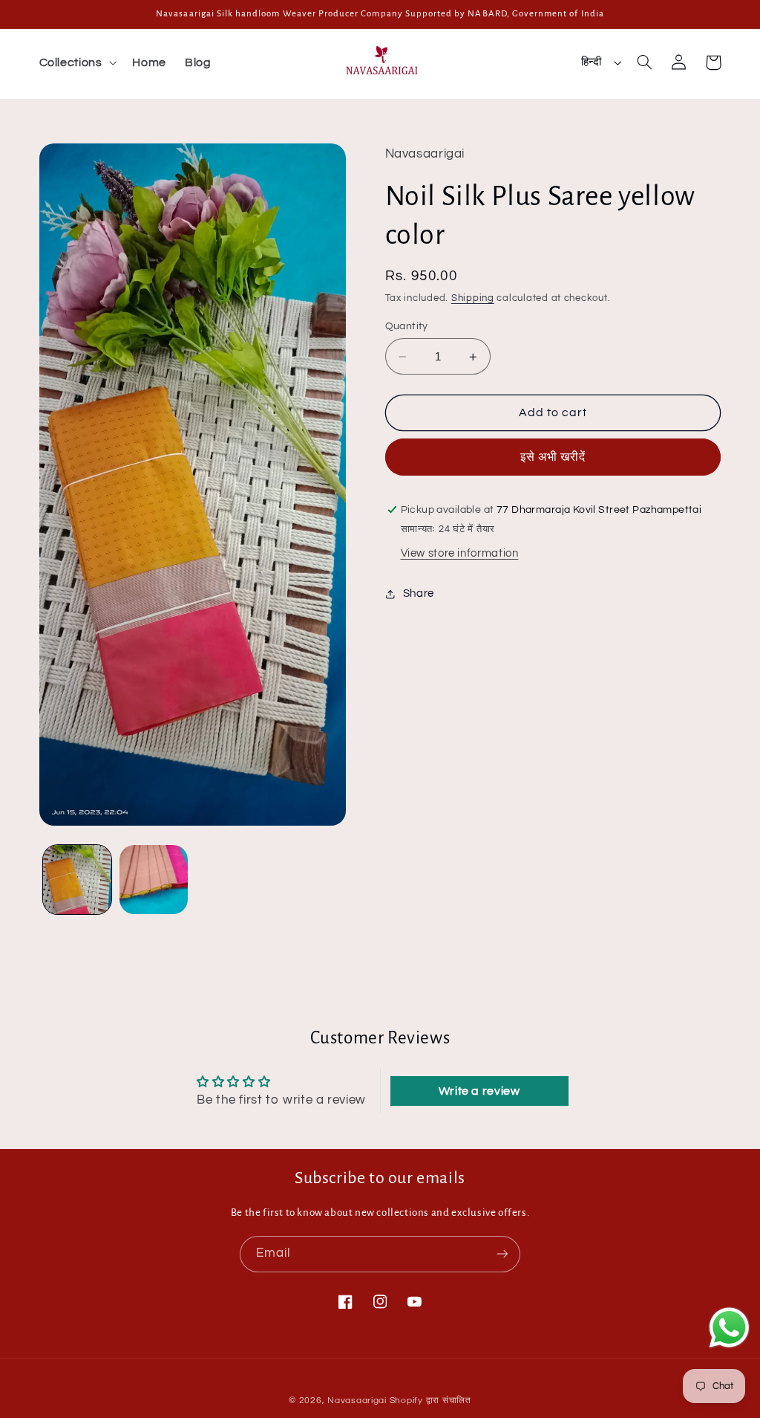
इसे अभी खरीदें (553, 457)
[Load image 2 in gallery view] (153, 879)
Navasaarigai (357, 1400)
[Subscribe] (502, 1254)
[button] (76, 62)
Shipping (472, 298)
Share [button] (418, 593)
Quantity (406, 326)
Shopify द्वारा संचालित (430, 1400)
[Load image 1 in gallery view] (77, 879)
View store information (460, 553)
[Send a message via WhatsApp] (729, 1327)
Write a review (479, 1091)
